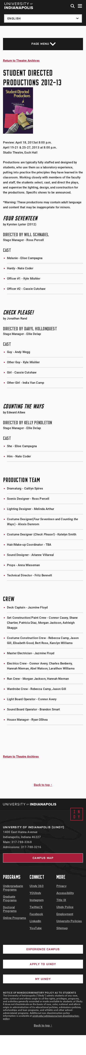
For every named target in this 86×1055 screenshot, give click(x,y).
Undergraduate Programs (13, 887)
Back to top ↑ (43, 785)
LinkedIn (35, 921)
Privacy (61, 886)
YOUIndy (35, 893)
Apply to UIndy (43, 964)
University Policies (69, 921)
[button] (73, 6)
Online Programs (14, 918)
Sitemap (62, 928)
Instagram (36, 900)
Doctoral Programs (10, 909)
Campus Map (43, 858)
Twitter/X (36, 907)
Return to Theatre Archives (21, 60)
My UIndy (43, 979)
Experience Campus (43, 949)
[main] (43, 412)
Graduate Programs (10, 898)
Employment (64, 914)
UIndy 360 (36, 886)
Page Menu (40, 44)
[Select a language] (43, 18)
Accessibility (65, 893)
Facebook (36, 914)
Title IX (61, 900)
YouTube (36, 928)
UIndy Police (65, 907)
